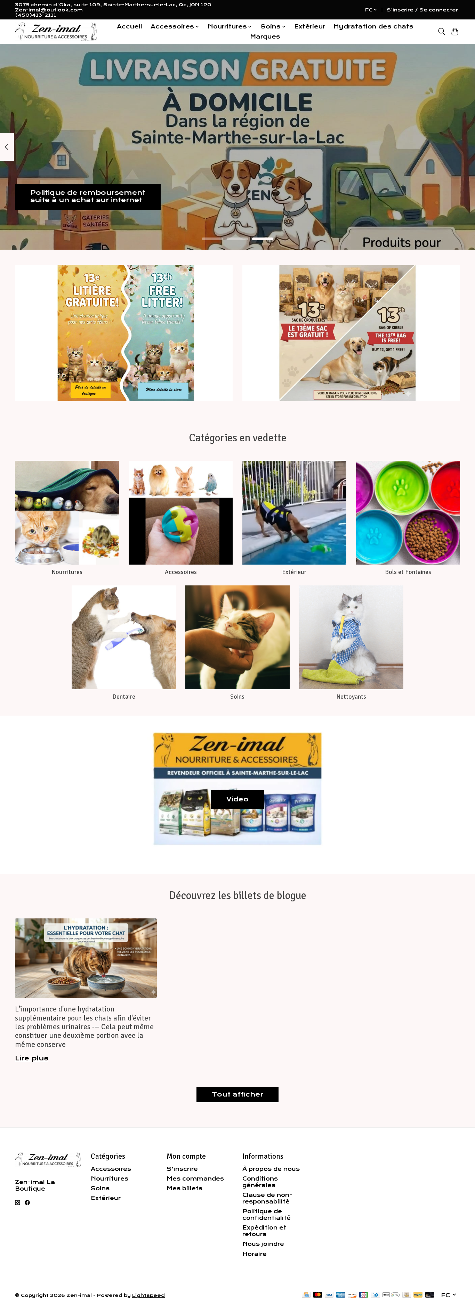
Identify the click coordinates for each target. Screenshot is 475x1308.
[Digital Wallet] (391, 1295)
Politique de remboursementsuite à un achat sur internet (87, 196)
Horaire (254, 1254)
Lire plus (31, 1058)
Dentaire (123, 696)
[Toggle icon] (441, 31)
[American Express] (340, 1295)
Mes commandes (195, 1178)
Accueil (129, 26)
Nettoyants (351, 696)
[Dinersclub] (375, 1295)
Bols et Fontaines (408, 572)
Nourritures (66, 572)
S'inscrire (182, 1169)
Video (237, 799)
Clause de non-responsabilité (267, 1198)
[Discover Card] (352, 1295)
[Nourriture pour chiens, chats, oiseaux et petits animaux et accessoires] (56, 31)
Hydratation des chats (373, 26)
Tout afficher (237, 1094)
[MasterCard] (317, 1295)
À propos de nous (271, 1169)
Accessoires (181, 572)
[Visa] (329, 1295)
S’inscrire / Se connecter (422, 10)
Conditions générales (260, 1182)
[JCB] (363, 1295)
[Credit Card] (306, 1295)
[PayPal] (417, 1295)
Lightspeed (148, 1295)
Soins (237, 696)
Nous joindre (263, 1244)
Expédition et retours (264, 1231)
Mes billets (184, 1188)
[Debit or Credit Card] (429, 1295)
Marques (265, 36)
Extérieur (309, 26)
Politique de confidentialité (266, 1214)
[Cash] (406, 1295)
